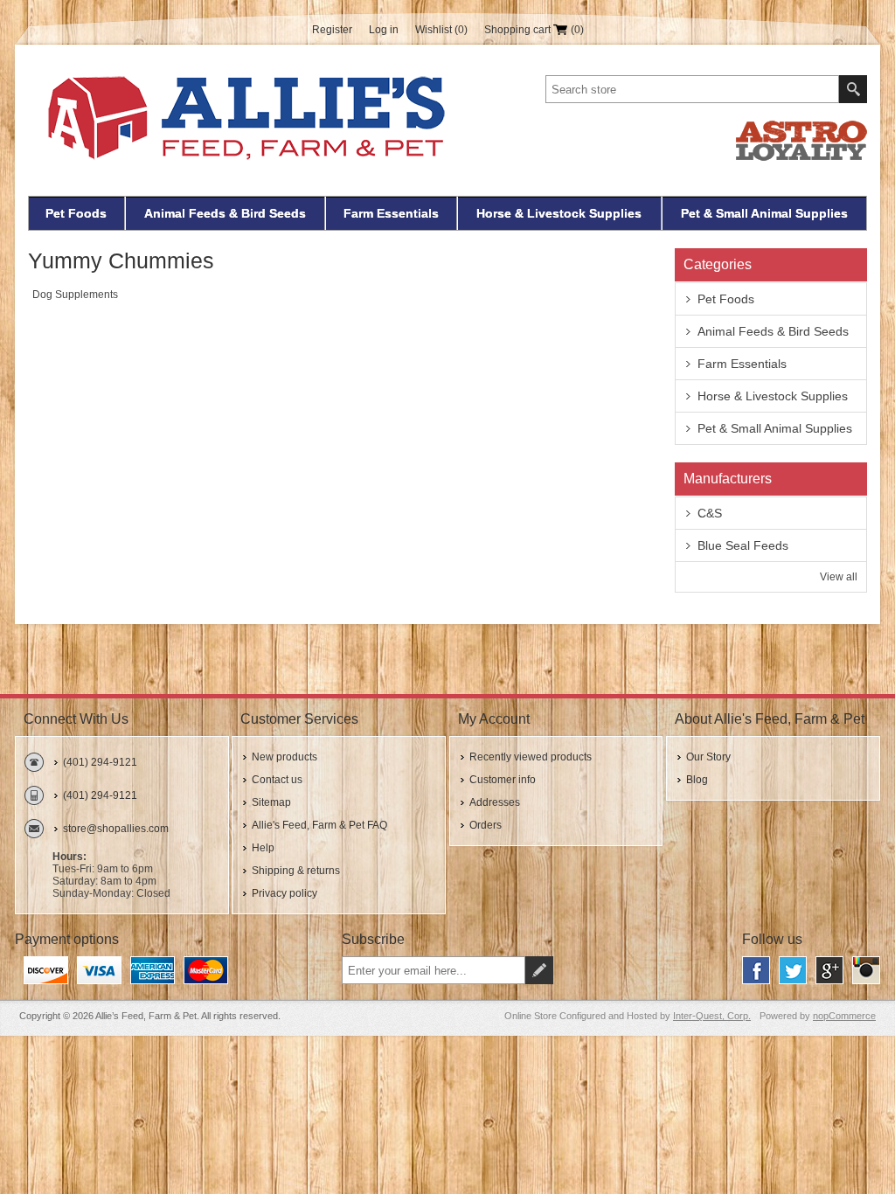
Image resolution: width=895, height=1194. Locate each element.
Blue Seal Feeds (742, 545)
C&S (709, 513)
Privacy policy (284, 893)
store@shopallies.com (116, 829)
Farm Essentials (391, 213)
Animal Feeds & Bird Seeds (225, 213)
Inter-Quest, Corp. (712, 1015)
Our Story (708, 757)
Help (263, 848)
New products (284, 757)
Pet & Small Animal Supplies (764, 213)
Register (332, 30)
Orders (485, 825)
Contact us (277, 780)
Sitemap (271, 802)
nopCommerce (844, 1015)
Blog (697, 780)
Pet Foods (76, 213)
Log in (384, 30)
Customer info (502, 780)
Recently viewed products (530, 757)
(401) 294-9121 (100, 762)
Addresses (494, 802)
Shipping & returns (296, 870)
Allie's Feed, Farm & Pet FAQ (319, 825)
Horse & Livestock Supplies (559, 213)
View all (838, 577)
